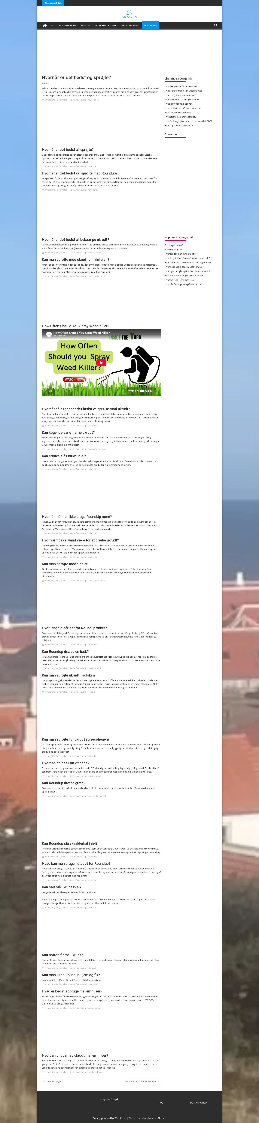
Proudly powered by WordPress (109, 1118)
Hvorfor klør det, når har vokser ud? (183, 108)
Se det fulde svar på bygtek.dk (83, 557)
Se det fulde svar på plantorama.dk (85, 252)
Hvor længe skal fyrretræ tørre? (181, 86)
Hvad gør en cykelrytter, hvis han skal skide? (187, 271)
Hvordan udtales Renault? (178, 112)
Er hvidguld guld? (173, 249)
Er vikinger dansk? (174, 245)
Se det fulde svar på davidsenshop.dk (87, 1072)
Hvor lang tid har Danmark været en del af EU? (189, 258)
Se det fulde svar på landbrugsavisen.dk (88, 276)
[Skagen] (45, 25)
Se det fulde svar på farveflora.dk (85, 189)
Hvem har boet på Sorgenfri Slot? (182, 99)
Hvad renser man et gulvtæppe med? (184, 90)
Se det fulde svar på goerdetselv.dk (85, 776)
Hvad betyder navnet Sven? (179, 103)
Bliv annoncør (67, 25)
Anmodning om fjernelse (55, 99)
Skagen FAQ (150, 25)
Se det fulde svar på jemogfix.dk (84, 984)
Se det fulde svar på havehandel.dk (85, 668)
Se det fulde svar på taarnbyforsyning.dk (88, 449)
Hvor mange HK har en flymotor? (141, 1081)
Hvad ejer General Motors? (179, 125)
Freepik (114, 1099)
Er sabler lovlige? (54, 1081)
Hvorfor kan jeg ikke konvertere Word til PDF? (188, 121)
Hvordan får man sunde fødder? (181, 253)
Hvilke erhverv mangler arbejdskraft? (184, 275)
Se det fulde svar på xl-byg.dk (83, 880)
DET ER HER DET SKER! (106, 25)
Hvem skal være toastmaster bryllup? (184, 266)
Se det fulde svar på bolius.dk (83, 166)
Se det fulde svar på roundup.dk (84, 99)
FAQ (161, 1102)
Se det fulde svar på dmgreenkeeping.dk (88, 796)
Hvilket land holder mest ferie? (180, 116)
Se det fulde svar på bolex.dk (83, 756)
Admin (46, 83)
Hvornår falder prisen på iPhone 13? (183, 284)
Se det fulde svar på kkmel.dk (83, 691)
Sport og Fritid (130, 25)
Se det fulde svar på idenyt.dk (83, 968)
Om (52, 25)
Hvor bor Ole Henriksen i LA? (180, 279)
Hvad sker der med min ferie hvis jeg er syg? (188, 262)
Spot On (85, 25)
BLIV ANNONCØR (199, 1102)
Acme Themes (159, 1118)
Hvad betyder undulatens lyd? (180, 94)
